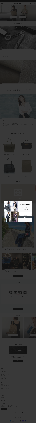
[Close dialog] (31, 201)
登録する (25, 217)
